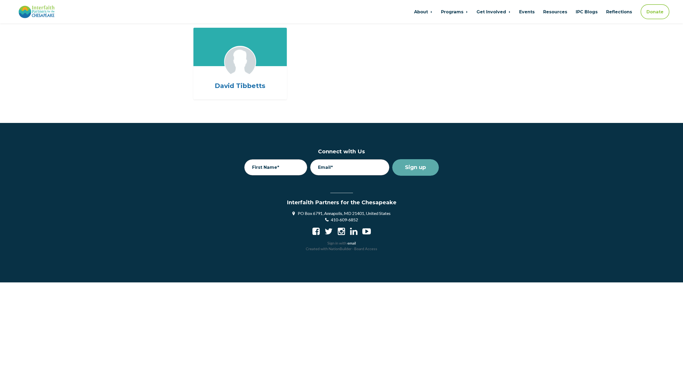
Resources (555, 11)
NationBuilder (340, 248)
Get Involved (491, 11)
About (421, 11)
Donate (655, 11)
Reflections (619, 11)
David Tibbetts (240, 86)
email (351, 243)
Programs (453, 11)
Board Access (365, 248)
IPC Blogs (587, 11)
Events (527, 11)
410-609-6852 (344, 219)
